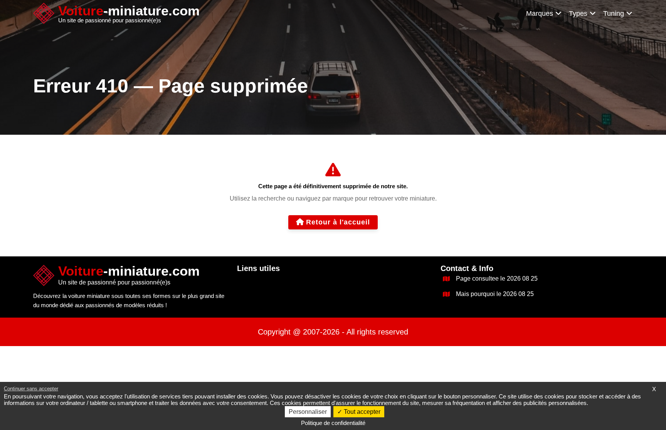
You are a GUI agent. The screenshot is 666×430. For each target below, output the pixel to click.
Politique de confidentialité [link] (333, 423)
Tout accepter (361, 411)
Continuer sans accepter (31, 389)
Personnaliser (308, 411)
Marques (539, 13)
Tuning (613, 13)
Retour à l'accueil (338, 222)
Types (578, 13)
